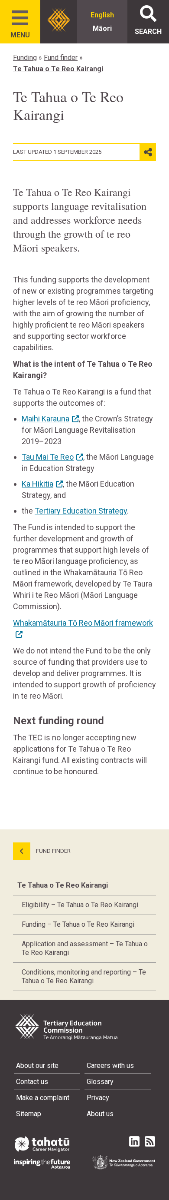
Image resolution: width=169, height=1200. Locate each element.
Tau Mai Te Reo (48, 456)
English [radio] (102, 15)
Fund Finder (53, 851)
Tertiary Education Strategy (81, 510)
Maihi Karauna (45, 418)
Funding (25, 57)
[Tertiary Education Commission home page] (58, 20)
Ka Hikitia (37, 483)
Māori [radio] (102, 28)
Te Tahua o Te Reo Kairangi (58, 69)
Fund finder (61, 57)
